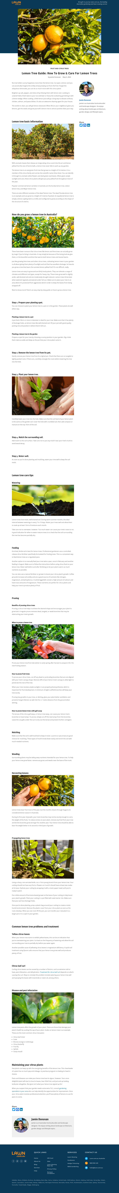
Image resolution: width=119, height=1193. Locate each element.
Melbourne (41, 1182)
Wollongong (35, 1185)
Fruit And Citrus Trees (59, 69)
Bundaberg (37, 1180)
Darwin (78, 1180)
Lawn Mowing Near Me (52, 1165)
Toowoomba (101, 1182)
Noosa (67, 1182)
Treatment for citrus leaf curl (50, 972)
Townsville (15, 1185)
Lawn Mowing (72, 1157)
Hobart (103, 1180)
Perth (71, 1182)
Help (35, 1171)
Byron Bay (44, 1180)
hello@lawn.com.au (96, 1167)
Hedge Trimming (73, 1163)
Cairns (50, 1180)
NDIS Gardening (73, 1166)
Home (36, 1158)
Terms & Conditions (50, 1172)
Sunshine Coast (87, 1182)
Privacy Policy (51, 1169)
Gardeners (71, 1160)
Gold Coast (89, 1180)
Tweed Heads (22, 1185)
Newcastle (62, 1182)
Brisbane (24, 1180)
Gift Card (50, 1158)
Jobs (48, 1161)
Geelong (83, 1180)
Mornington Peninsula (51, 1182)
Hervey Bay (97, 1180)
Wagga (29, 1185)
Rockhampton (78, 1182)
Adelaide (14, 1180)
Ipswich (14, 1182)
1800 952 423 (94, 1163)
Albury (19, 1180)
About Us (37, 1161)
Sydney (95, 1182)
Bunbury (30, 1180)
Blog (35, 1164)
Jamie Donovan (55, 77)
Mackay (35, 1182)
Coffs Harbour (71, 1180)
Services (37, 1167)
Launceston (20, 1182)
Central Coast (62, 1180)
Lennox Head (28, 1182)
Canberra (55, 1180)
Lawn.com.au (94, 2)
